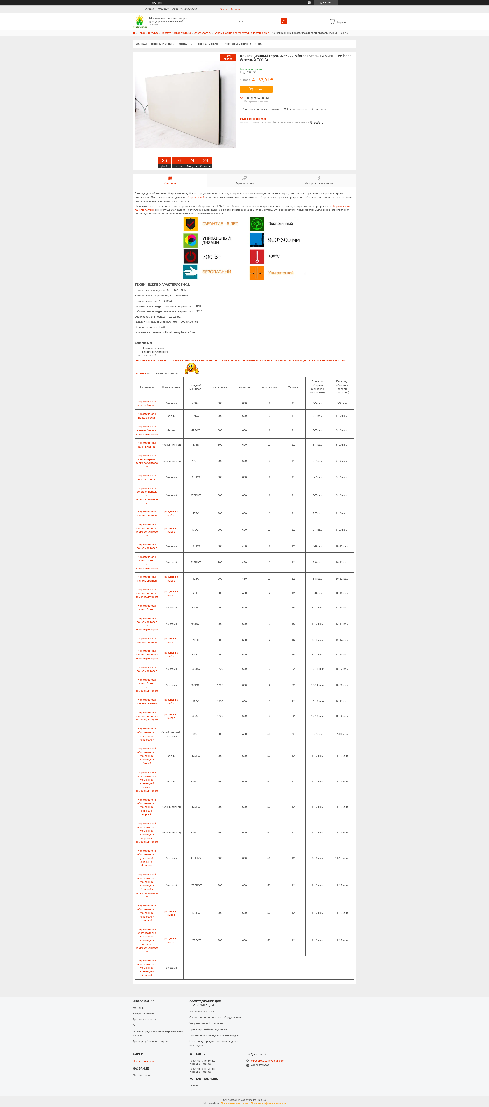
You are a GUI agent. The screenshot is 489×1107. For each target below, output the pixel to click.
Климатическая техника (176, 32)
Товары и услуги (148, 32)
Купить (259, 89)
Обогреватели (202, 32)
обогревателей (195, 197)
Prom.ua (261, 1100)
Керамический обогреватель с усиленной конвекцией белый (146, 756)
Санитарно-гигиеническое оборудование (215, 1017)
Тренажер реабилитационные (208, 1029)
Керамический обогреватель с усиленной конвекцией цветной (146, 913)
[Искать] (284, 21)
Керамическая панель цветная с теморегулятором (147, 593)
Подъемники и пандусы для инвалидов (214, 1035)
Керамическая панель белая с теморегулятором (147, 430)
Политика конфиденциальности (268, 1103)
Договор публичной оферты (150, 1041)
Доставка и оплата (238, 44)
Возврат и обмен (208, 44)
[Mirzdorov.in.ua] (140, 21)
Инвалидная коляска (202, 1011)
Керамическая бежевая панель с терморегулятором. (147, 495)
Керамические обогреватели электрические (241, 32)
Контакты (185, 44)
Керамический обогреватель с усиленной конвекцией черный (146, 807)
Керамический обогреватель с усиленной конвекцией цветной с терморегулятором (147, 940)
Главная (141, 44)
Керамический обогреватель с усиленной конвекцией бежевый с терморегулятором (147, 885)
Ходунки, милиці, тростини (206, 1023)
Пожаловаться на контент (235, 1103)
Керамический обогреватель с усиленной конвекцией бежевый (146, 858)
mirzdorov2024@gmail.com (267, 1060)
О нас (259, 44)
